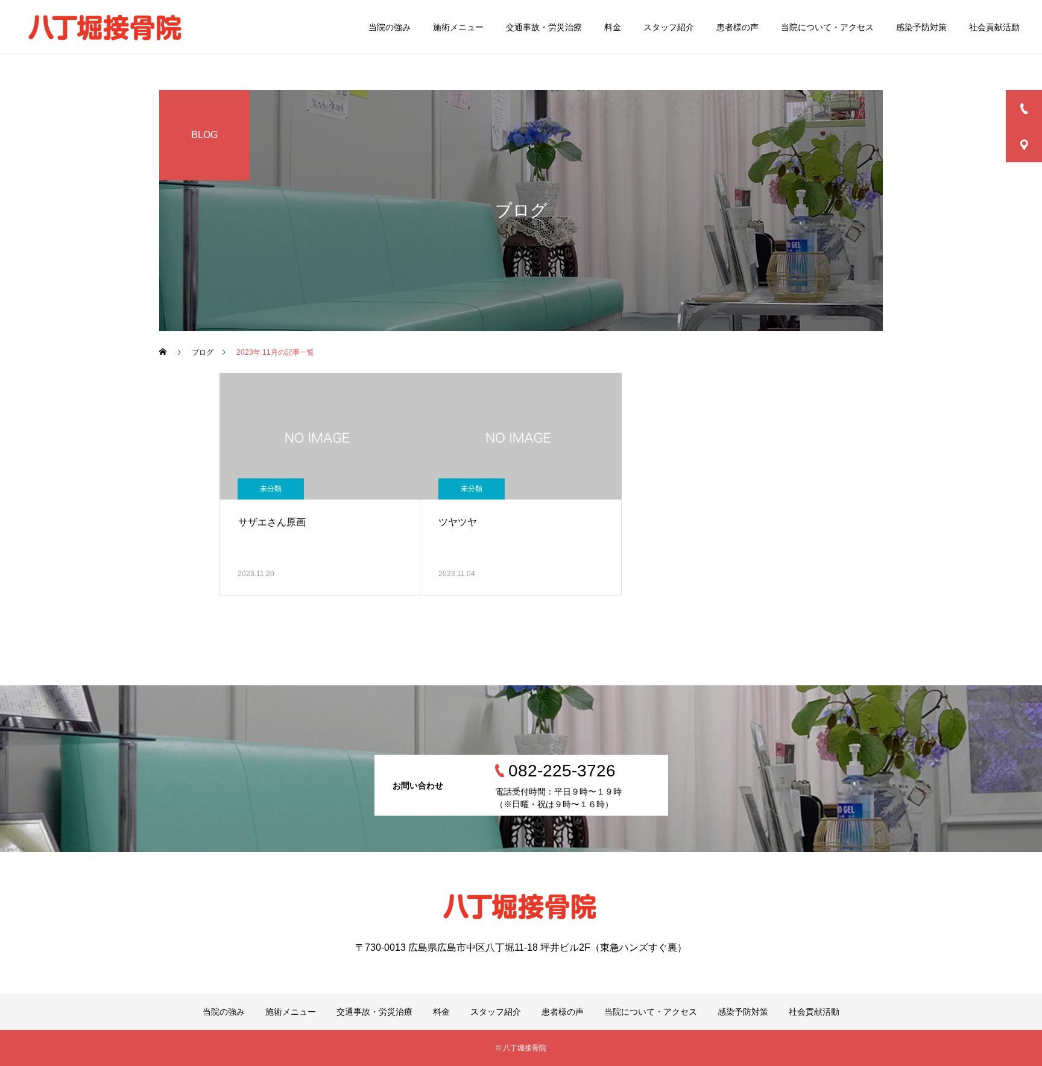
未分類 (271, 488)
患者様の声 (737, 27)
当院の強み (389, 27)
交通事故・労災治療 (544, 27)
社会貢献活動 (994, 27)
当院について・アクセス (827, 27)
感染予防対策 (921, 27)
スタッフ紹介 (668, 27)
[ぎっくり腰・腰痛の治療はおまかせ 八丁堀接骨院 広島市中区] (106, 27)
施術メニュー (458, 27)
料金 (612, 27)
